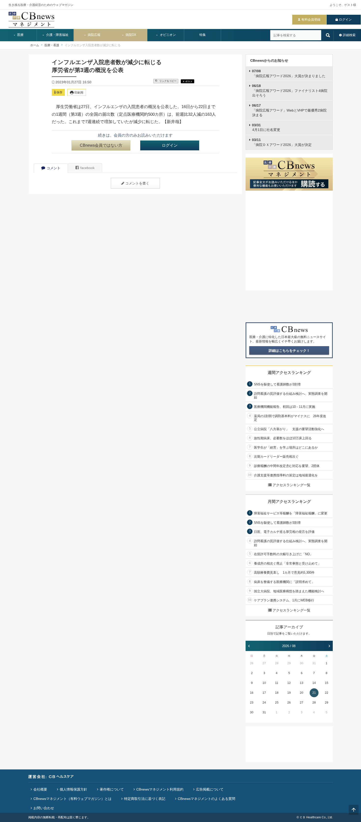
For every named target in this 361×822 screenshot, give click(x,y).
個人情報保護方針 (73, 789)
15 (326, 683)
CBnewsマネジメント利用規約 (159, 789)
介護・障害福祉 (57, 35)
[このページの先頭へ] (354, 810)
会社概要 (40, 789)
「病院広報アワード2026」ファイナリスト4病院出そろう (289, 90)
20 (301, 692)
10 (264, 683)
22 (326, 692)
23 (251, 702)
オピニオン (167, 35)
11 (276, 683)
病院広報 (93, 35)
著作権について (112, 789)
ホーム (34, 45)
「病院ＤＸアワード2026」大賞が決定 (282, 142)
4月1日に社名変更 (266, 127)
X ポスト (188, 81)
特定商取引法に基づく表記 (144, 799)
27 (264, 663)
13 (301, 683)
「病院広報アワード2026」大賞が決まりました (288, 73)
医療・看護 (51, 45)
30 (301, 663)
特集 (202, 35)
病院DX (130, 35)
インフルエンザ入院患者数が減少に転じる (93, 45)
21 (314, 692)
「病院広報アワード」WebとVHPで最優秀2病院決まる (289, 110)
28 (276, 663)
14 (314, 683)
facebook (87, 168)
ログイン (345, 19)
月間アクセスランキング (289, 501)
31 (314, 663)
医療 (20, 35)
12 (289, 683)
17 (264, 692)
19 (289, 692)
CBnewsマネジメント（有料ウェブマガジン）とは (72, 799)
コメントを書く (137, 183)
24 (264, 702)
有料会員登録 (310, 19)
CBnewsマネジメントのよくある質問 (206, 799)
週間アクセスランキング (289, 372)
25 (276, 702)
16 (251, 692)
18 (276, 692)
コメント (53, 168)
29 (289, 663)
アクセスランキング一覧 (291, 485)
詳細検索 (349, 35)
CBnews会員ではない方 (101, 145)
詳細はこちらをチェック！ (289, 351)
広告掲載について (209, 789)
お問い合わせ (43, 808)
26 (251, 663)
